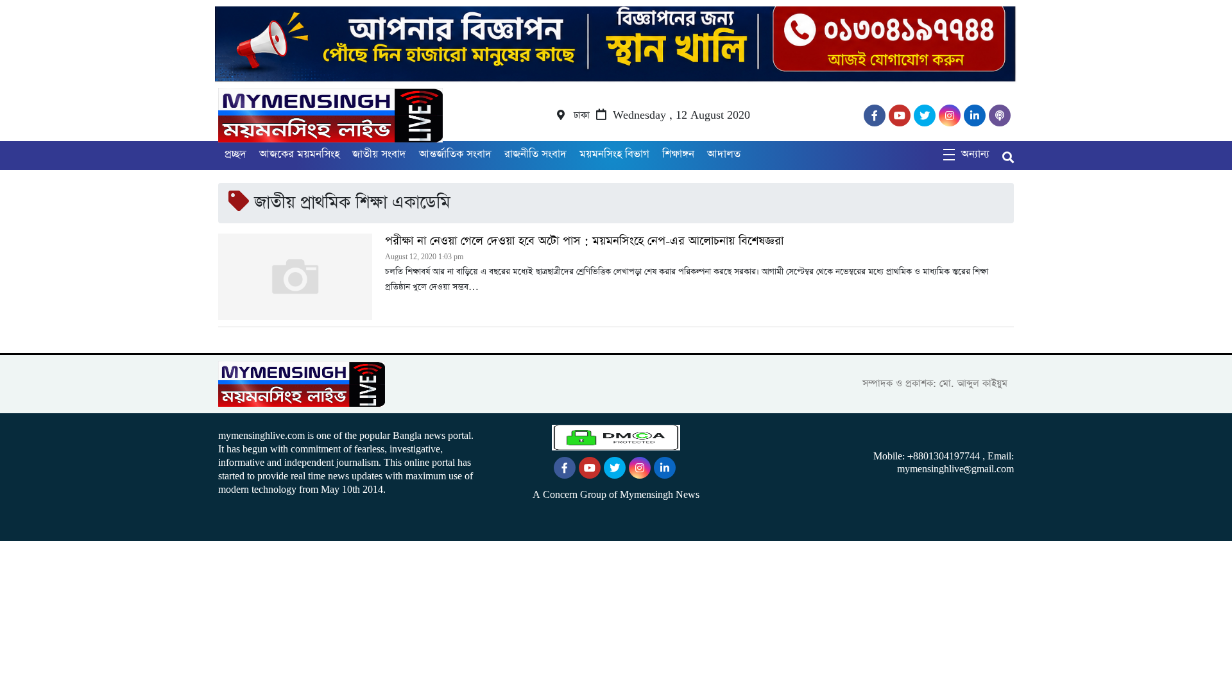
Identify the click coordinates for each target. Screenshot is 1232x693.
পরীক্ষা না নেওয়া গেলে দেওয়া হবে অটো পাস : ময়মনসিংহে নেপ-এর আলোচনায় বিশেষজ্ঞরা (584, 241)
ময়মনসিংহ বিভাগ (614, 154)
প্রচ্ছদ (235, 154)
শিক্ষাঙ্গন (678, 154)
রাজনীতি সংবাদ (535, 154)
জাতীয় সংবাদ (379, 154)
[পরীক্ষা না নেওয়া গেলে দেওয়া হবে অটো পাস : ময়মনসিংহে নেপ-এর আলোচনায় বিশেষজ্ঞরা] (295, 277)
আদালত (723, 154)
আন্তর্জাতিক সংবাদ (455, 154)
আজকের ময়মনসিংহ (299, 154)
